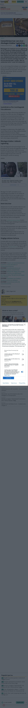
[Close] (25, 325)
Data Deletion (6, 383)
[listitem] (14, 351)
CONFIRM (8, 378)
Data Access (14, 383)
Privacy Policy (22, 383)
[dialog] (14, 354)
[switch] (22, 354)
